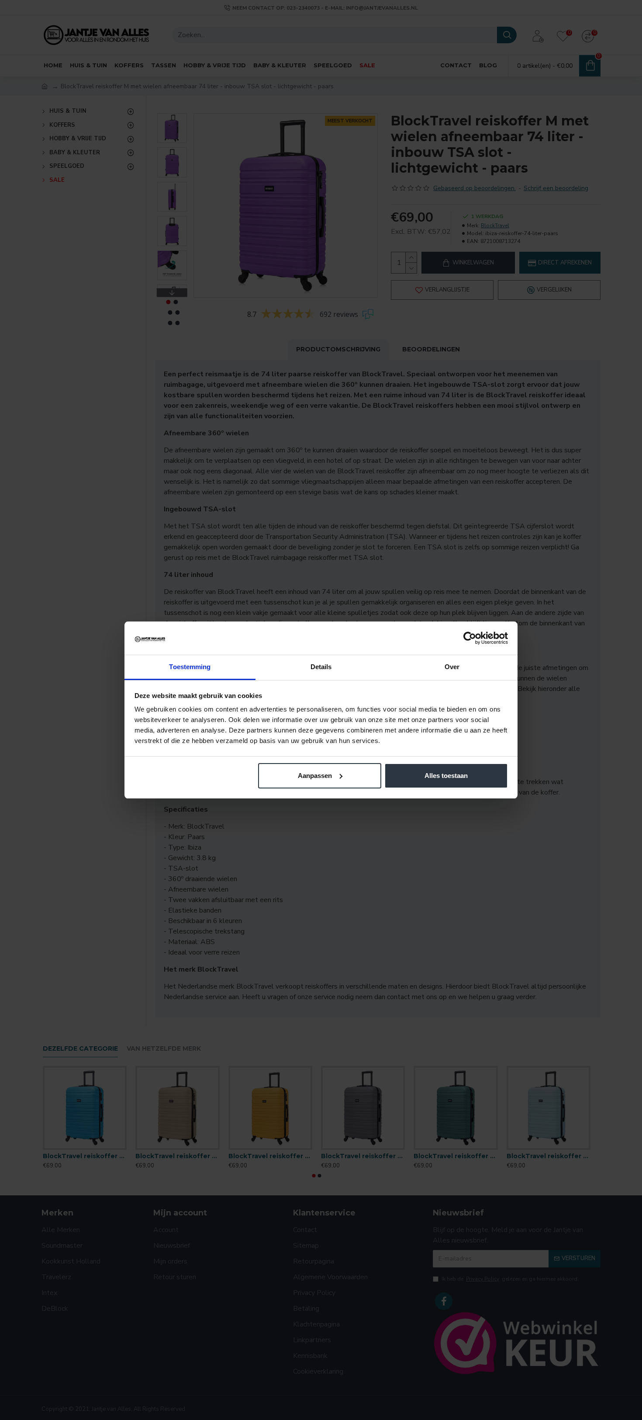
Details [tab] (321, 666)
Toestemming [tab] (190, 666)
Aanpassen (315, 775)
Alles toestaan (446, 775)
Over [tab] (452, 666)
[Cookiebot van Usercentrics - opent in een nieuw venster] (469, 638)
